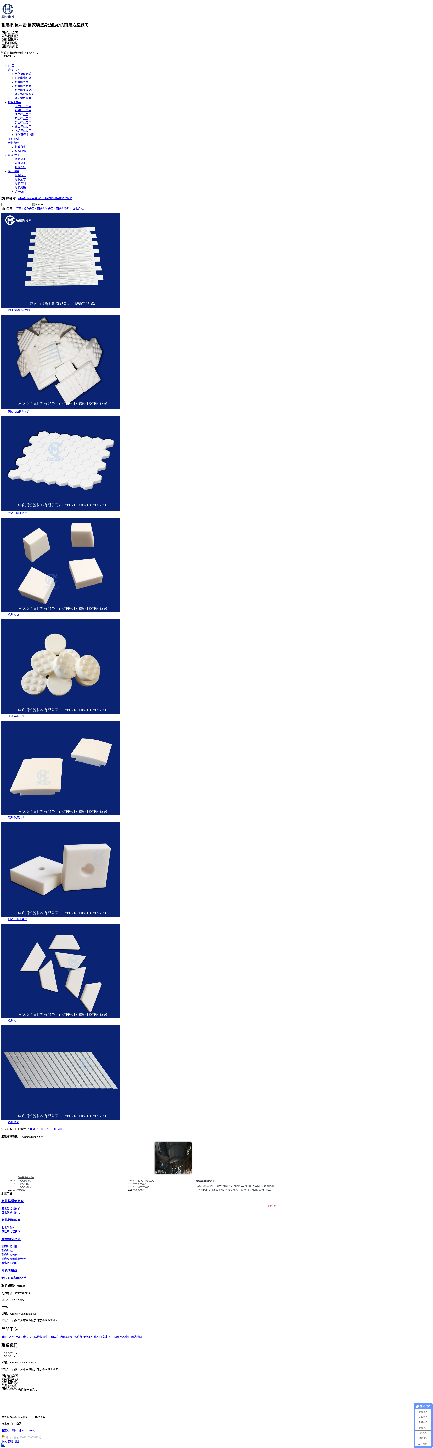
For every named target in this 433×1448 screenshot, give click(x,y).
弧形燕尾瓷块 (16, 817)
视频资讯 (20, 163)
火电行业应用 (23, 106)
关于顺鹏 (113, 1336)
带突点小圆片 (16, 716)
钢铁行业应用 (23, 110)
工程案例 (54, 1336)
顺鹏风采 (20, 187)
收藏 (4, 1441)
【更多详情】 (271, 1206)
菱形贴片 (13, 1122)
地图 (16, 1441)
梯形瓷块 (13, 614)
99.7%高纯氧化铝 (14, 1278)
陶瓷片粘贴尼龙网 (19, 310)
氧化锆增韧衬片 (10, 1212)
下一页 (53, 1129)
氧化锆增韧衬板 (10, 1208)
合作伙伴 (20, 191)
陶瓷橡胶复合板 (69, 1336)
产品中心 (125, 1336)
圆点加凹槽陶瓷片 (19, 411)
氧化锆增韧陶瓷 (24, 94)
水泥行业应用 (23, 130)
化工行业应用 (23, 126)
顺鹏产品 (29, 208)
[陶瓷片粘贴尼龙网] (60, 307)
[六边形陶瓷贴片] (60, 510)
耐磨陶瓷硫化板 (24, 90)
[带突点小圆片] (60, 713)
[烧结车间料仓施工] (173, 1173)
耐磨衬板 (23, 198)
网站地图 (136, 1336)
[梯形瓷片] (60, 1017)
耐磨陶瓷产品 (45, 208)
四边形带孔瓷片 (17, 919)
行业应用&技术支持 (19, 1336)
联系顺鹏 (20, 151)
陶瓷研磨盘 (9, 1270)
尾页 (60, 1129)
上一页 (40, 1129)
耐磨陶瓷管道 (23, 86)
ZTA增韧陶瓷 (40, 1336)
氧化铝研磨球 (23, 73)
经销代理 (85, 1336)
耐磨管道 (34, 198)
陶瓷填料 (67, 198)
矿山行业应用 (23, 122)
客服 (10, 1441)
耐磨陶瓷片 (21, 82)
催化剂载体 (8, 1227)
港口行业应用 (23, 114)
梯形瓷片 (13, 1020)
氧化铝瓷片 (79, 208)
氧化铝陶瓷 (46, 198)
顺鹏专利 (20, 183)
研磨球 (57, 198)
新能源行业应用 (24, 134)
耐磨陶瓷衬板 (23, 77)
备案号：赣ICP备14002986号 (18, 1430)
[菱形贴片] (60, 1119)
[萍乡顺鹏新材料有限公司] (7, 16)
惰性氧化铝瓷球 (10, 1231)
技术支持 (20, 167)
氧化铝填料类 (23, 98)
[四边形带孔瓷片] (60, 916)
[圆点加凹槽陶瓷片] (60, 408)
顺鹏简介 (20, 175)
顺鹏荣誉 (20, 179)
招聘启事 (20, 146)
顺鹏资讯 (20, 159)
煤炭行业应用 (23, 118)
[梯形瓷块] (60, 611)
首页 (18, 208)
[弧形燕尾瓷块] (60, 814)
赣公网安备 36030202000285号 (23, 1437)
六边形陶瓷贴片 (17, 513)
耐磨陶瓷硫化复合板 (13, 1258)
